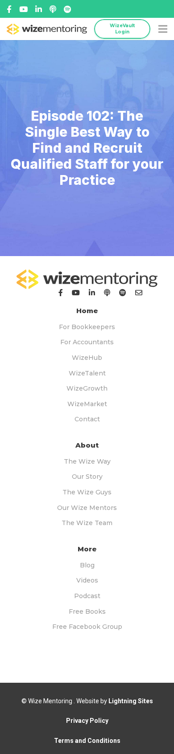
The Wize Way (87, 461)
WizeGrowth (87, 388)
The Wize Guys (87, 492)
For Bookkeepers (87, 327)
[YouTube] (76, 292)
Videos (87, 580)
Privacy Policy (87, 720)
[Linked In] (53, 9)
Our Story (87, 477)
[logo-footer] (87, 279)
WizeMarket (87, 404)
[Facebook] (9, 9)
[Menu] (163, 29)
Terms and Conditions (87, 740)
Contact (87, 419)
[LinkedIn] (92, 292)
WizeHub (87, 358)
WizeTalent (87, 373)
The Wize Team (87, 523)
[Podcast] (107, 292)
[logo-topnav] (47, 29)
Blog (87, 565)
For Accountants (87, 342)
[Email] (138, 292)
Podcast (87, 596)
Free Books (87, 611)
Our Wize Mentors (87, 508)
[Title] (23, 9)
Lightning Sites (130, 701)
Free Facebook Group (87, 627)
